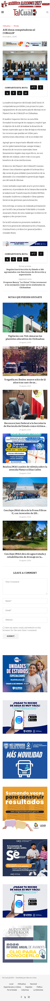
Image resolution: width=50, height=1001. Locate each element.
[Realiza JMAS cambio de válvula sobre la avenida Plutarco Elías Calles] (25, 448)
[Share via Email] (25, 93)
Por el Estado (12, 990)
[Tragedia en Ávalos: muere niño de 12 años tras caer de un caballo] (25, 361)
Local (11, 984)
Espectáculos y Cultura (12, 987)
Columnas (25, 990)
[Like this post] (34, 87)
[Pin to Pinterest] (13, 93)
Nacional (33, 984)
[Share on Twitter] (7, 93)
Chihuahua (22, 984)
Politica (39, 987)
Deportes (28, 987)
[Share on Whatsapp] (19, 93)
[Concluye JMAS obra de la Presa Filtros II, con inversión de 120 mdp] (25, 492)
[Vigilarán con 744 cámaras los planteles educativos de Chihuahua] (25, 317)
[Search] (47, 12)
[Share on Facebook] (40, 87)
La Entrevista (38, 990)
